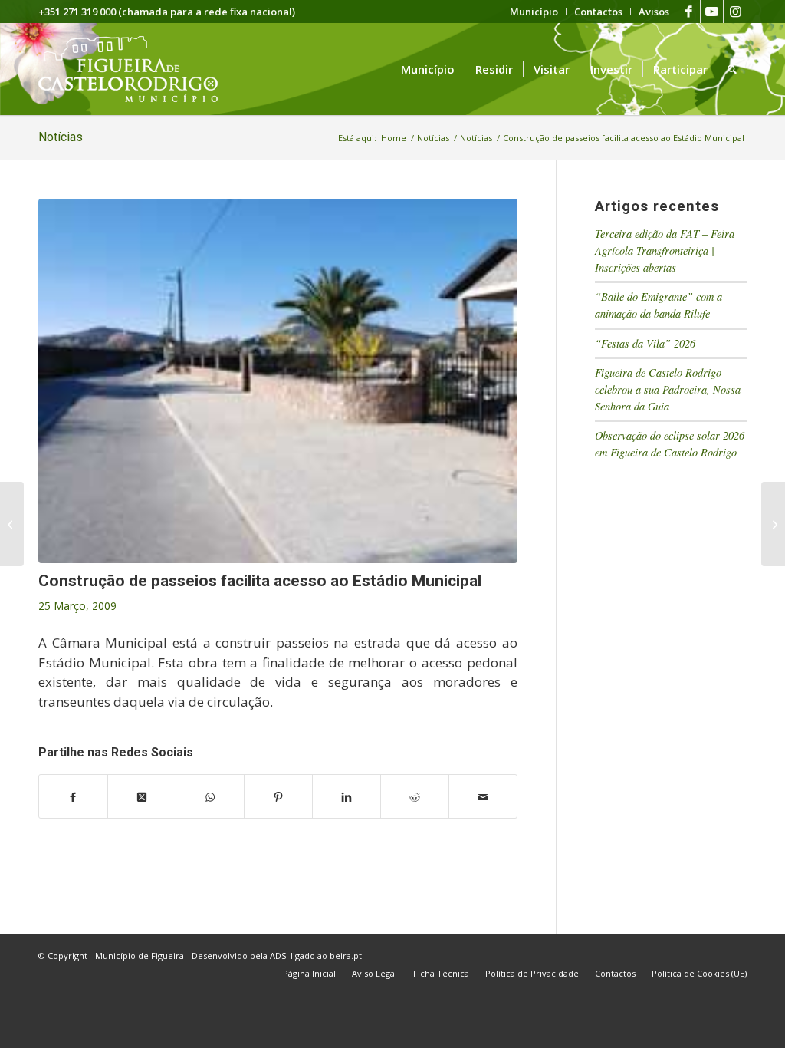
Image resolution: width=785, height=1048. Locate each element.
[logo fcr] (139, 69)
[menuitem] (534, 11)
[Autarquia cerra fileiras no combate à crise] (12, 524)
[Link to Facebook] (689, 11)
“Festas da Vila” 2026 (645, 343)
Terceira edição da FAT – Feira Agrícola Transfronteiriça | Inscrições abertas (664, 250)
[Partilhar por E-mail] (483, 796)
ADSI (279, 955)
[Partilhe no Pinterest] (278, 796)
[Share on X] (142, 796)
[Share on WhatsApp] (210, 796)
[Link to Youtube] (712, 11)
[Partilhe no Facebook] (73, 796)
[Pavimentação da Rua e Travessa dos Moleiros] (773, 524)
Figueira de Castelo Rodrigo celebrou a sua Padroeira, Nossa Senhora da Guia (668, 389)
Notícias (60, 137)
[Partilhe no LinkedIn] (346, 796)
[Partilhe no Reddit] (414, 796)
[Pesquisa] (732, 69)
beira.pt (346, 955)
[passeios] (277, 381)
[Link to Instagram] (735, 11)
